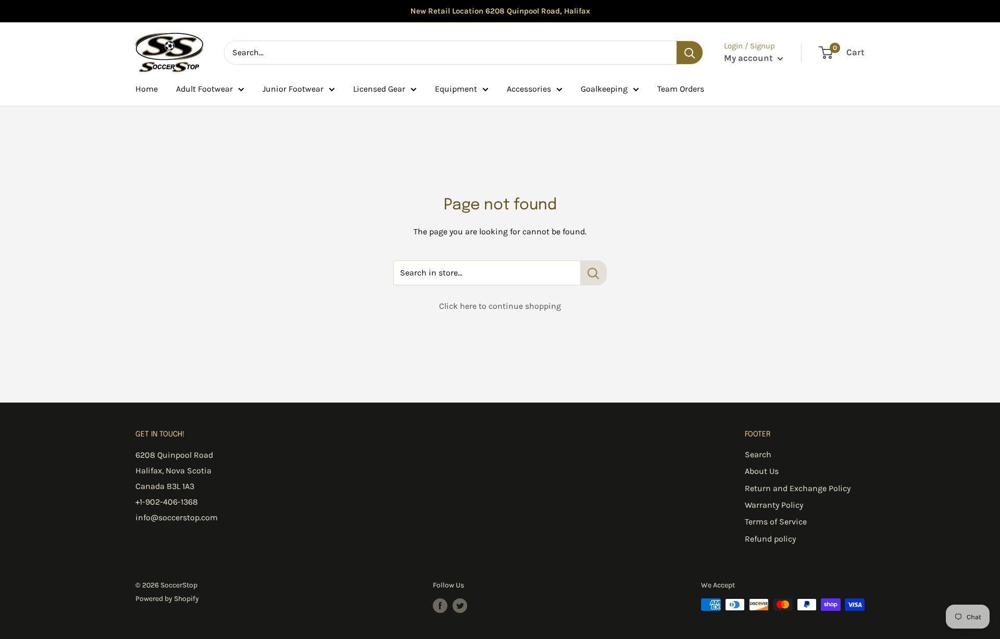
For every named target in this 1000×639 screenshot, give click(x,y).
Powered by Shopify (167, 598)
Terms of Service (776, 522)
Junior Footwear (292, 89)
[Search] (690, 52)
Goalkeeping (604, 89)
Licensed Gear (379, 89)
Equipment (456, 89)
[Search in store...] (593, 272)
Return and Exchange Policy (798, 488)
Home (146, 89)
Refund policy (770, 539)
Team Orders (680, 89)
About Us (762, 471)
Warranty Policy (774, 505)
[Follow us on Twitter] (460, 605)
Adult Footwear (204, 89)
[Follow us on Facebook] (440, 605)
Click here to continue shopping (500, 306)
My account (749, 58)
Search (758, 454)
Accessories (529, 89)
